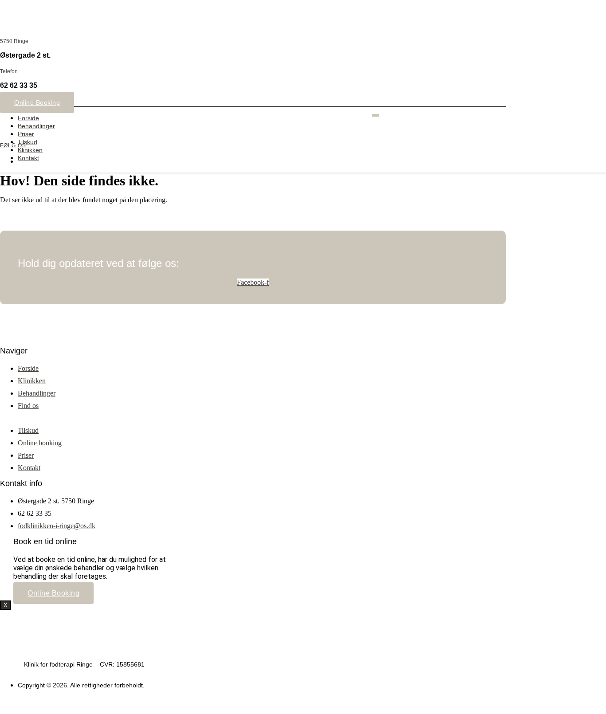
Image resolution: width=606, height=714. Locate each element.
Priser (26, 133)
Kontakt (28, 157)
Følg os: (14, 145)
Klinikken (30, 149)
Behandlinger (36, 125)
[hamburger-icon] (375, 115)
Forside (28, 118)
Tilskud (27, 141)
